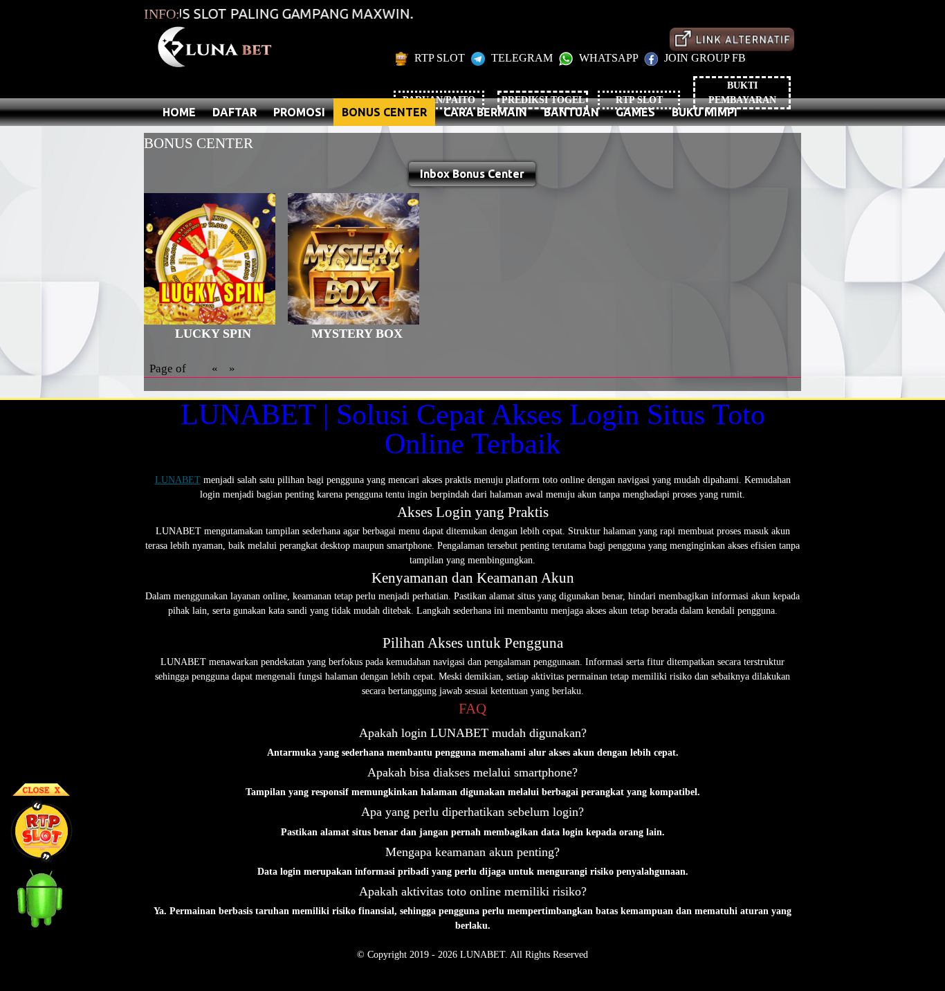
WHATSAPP (608, 58)
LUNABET (178, 480)
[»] (732, 39)
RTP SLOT (440, 58)
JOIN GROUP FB (703, 58)
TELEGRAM (522, 58)
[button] (472, 174)
